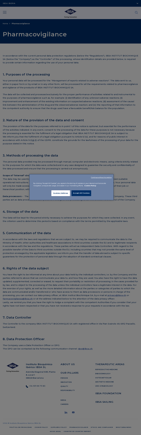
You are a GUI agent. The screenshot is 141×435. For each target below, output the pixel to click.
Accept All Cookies (81, 193)
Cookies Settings (60, 193)
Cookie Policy (90, 186)
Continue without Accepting (101, 177)
